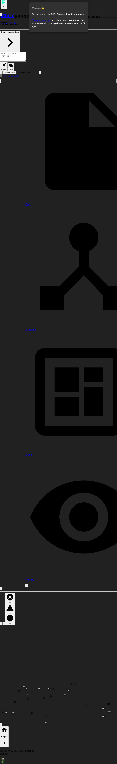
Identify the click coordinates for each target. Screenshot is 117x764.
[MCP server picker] (40, 72)
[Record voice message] (1, 75)
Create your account (42, 20)
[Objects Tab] (3, 623)
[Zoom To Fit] (1, 724)
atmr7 (7, 15)
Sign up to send (10, 75)
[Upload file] (1, 72)
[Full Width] (1, 14)
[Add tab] (26, 585)
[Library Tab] (1, 623)
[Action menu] (4, 4)
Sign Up (11, 23)
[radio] (4, 66)
